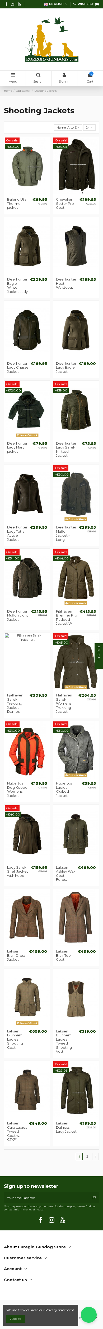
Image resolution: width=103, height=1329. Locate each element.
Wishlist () (88, 4)
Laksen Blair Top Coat (63, 955)
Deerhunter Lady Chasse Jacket (18, 367)
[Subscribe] (94, 1197)
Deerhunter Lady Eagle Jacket (66, 367)
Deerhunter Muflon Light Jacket (17, 615)
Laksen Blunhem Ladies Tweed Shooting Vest (64, 1041)
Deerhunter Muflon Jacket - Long (66, 533)
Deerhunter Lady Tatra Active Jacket (17, 533)
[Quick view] (33, 193)
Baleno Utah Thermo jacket (18, 203)
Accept (15, 1319)
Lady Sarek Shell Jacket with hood (17, 871)
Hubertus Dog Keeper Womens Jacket (18, 789)
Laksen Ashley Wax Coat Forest (65, 873)
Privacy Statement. (60, 1310)
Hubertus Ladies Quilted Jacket (64, 789)
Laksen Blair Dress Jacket (16, 955)
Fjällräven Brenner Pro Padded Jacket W (66, 617)
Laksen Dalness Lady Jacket (66, 1127)
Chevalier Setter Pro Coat (65, 203)
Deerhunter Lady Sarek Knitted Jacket (66, 449)
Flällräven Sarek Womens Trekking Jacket (64, 703)
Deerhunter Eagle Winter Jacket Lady (17, 285)
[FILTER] (99, 664)
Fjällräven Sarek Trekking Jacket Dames (15, 703)
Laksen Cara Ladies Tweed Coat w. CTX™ (17, 1131)
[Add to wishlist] (21, 193)
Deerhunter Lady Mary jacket (17, 447)
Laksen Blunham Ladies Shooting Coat (15, 1039)
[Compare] (27, 193)
